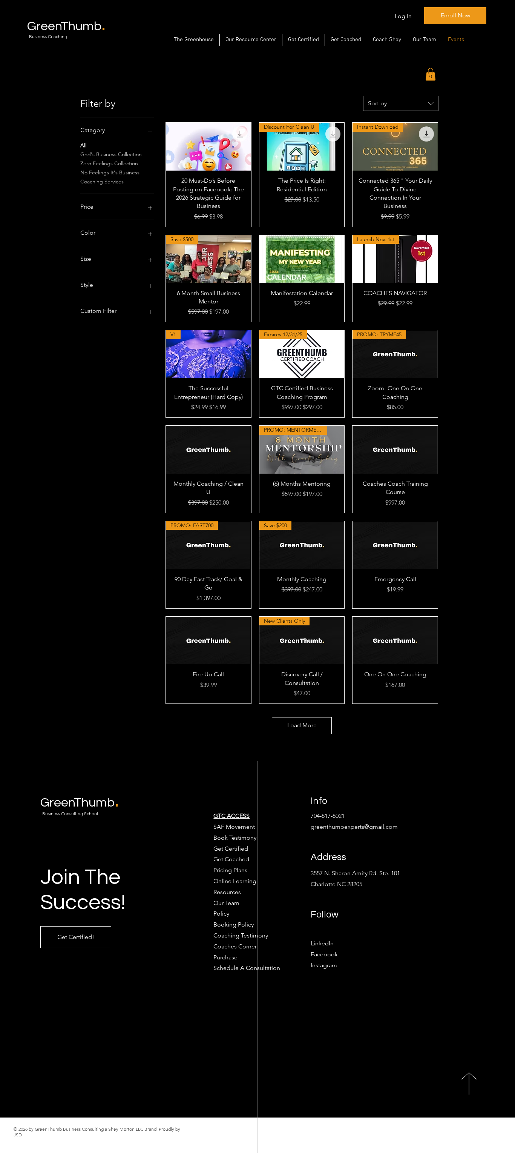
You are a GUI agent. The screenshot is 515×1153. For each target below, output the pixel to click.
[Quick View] (208, 147)
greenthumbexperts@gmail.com (354, 826)
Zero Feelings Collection (109, 163)
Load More (302, 725)
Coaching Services (102, 181)
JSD (18, 1135)
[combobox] (400, 103)
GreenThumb (79, 802)
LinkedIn (322, 943)
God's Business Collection (111, 154)
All (83, 145)
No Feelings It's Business (109, 172)
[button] (430, 74)
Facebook (324, 954)
